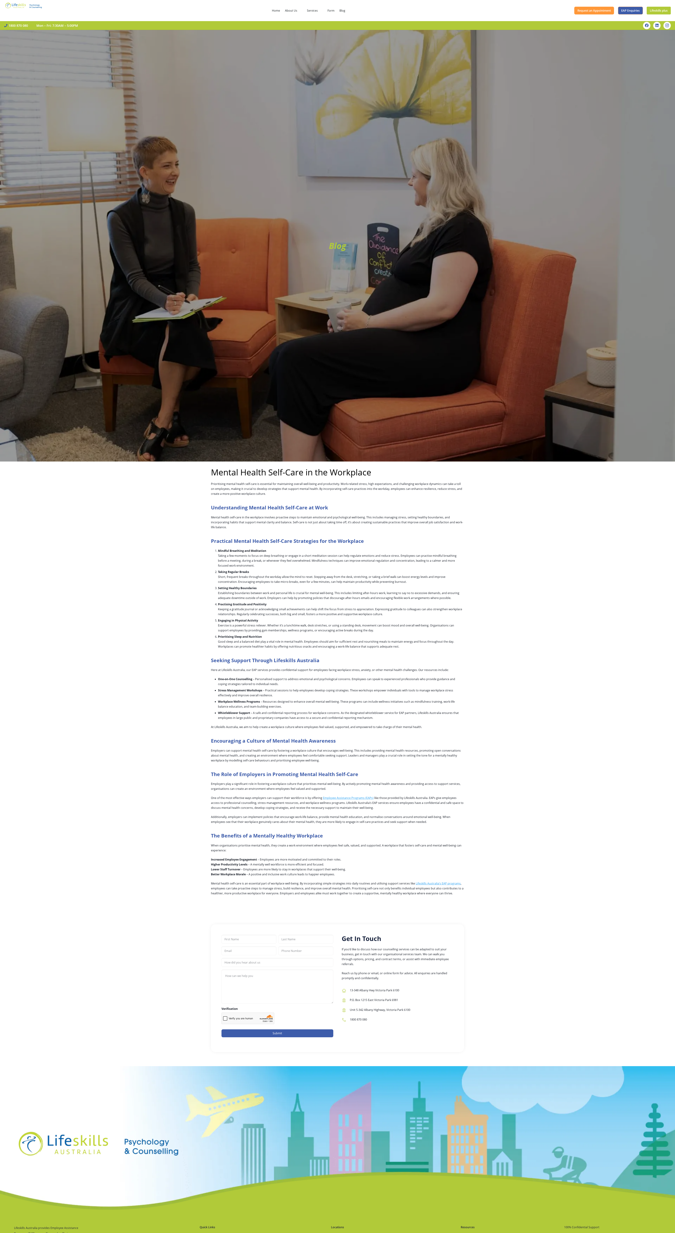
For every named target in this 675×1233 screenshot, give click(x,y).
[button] (299, 10)
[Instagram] (667, 25)
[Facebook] (646, 25)
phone (362, 973)
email (374, 973)
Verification (229, 1009)
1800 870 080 (358, 1019)
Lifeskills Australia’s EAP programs (438, 883)
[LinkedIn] (657, 25)
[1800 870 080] (346, 1019)
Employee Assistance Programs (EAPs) (348, 798)
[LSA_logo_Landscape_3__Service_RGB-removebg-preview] (23, 10)
